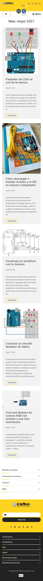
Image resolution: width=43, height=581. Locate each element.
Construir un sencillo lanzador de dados (19, 345)
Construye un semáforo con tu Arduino (21, 263)
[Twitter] (15, 527)
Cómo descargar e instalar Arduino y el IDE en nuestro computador (21, 182)
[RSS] (23, 527)
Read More (12, 115)
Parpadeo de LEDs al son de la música (19, 81)
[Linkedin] (19, 527)
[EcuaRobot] (8, 3)
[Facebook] (11, 527)
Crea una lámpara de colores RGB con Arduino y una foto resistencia (19, 417)
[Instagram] (31, 527)
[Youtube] (27, 527)
